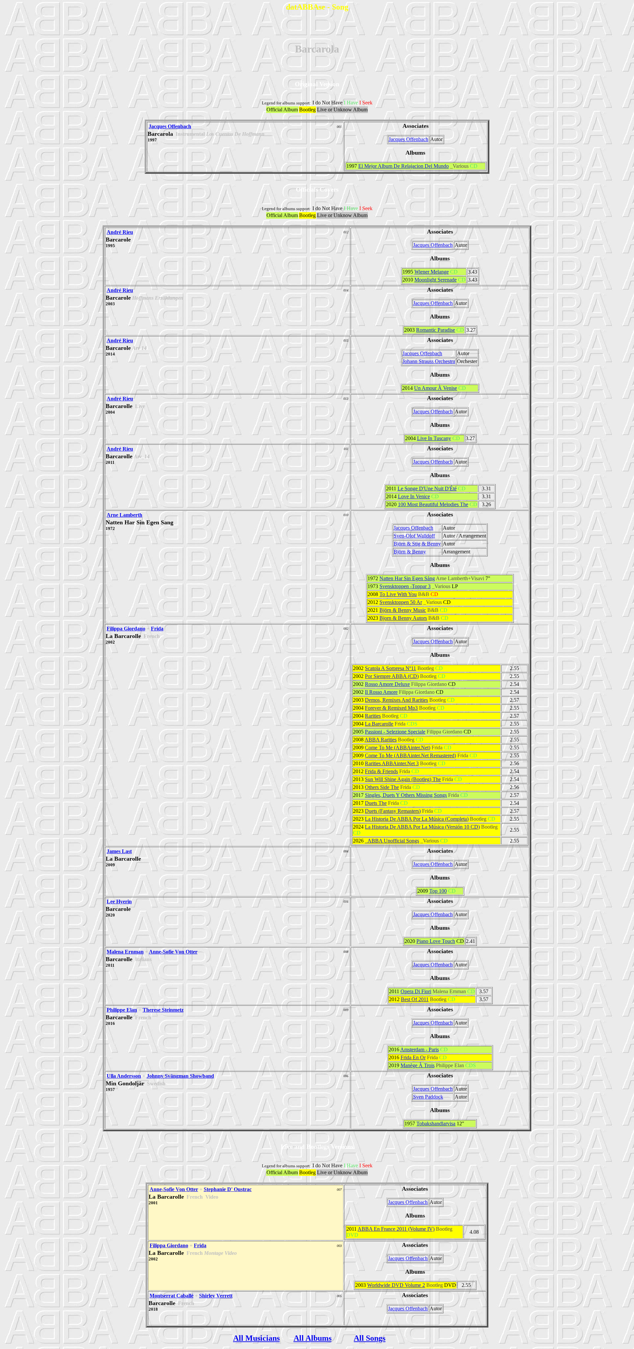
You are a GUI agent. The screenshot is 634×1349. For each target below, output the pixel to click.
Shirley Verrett (215, 1295)
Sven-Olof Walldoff (414, 536)
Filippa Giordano (126, 628)
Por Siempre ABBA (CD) (392, 676)
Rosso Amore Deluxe (387, 684)
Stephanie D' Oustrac (228, 1189)
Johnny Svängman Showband (180, 1076)
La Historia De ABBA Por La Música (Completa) (417, 819)
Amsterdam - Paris (419, 1049)
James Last (119, 851)
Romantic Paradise (435, 330)
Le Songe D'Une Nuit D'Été (427, 488)
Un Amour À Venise (435, 388)
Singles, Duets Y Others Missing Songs (406, 795)
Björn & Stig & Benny (417, 543)
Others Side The (382, 787)
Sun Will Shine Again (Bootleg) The (403, 779)
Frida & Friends (381, 771)
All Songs (369, 1338)
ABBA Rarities (381, 739)
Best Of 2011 (415, 999)
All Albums (313, 1338)
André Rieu (120, 232)
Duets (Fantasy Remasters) (393, 811)
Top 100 (438, 891)
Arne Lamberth (124, 515)
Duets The (376, 803)
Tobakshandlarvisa (435, 1123)
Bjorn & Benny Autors (403, 618)
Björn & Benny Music (402, 610)
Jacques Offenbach (170, 126)
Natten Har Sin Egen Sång (407, 578)
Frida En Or (413, 1057)
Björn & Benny (410, 551)
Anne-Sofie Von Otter (173, 952)
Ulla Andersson (124, 1076)
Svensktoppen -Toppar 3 (405, 586)
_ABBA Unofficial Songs (392, 840)
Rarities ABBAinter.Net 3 (392, 763)
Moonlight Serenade (435, 279)
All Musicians (256, 1338)
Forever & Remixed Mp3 (391, 708)
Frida (157, 628)
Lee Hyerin (119, 901)
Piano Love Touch (435, 941)
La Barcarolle (379, 724)
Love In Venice (414, 496)
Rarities (373, 716)
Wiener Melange (431, 272)
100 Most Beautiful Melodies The (433, 504)
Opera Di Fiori (416, 991)
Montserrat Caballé (172, 1295)
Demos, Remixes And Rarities (396, 700)
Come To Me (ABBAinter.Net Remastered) (410, 755)
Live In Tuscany (434, 438)
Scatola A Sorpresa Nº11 (390, 668)
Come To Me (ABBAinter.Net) (397, 747)
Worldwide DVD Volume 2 (396, 1285)
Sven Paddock (428, 1097)
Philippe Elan (122, 1010)
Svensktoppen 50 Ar (400, 602)
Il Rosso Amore (381, 692)
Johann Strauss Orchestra (429, 361)
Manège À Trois (418, 1065)
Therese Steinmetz (163, 1010)
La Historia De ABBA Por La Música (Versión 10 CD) (422, 827)
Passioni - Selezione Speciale (395, 731)
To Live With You (398, 594)
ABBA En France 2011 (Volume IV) (396, 1229)
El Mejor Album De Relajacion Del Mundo (403, 166)
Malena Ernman (125, 952)
